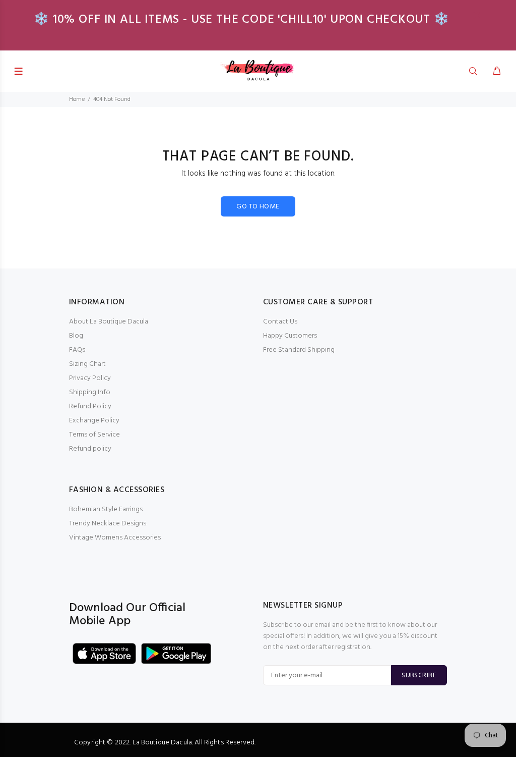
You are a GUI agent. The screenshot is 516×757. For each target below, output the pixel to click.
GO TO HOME (257, 206)
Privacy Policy (90, 378)
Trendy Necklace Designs (107, 523)
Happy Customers (290, 336)
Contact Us (280, 322)
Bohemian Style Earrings (106, 509)
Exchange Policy (94, 420)
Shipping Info (89, 392)
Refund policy (90, 449)
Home (77, 99)
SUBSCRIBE (419, 675)
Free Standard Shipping (299, 350)
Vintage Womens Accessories (115, 538)
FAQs (77, 350)
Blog (76, 336)
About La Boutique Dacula (108, 322)
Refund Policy (90, 406)
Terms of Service (94, 435)
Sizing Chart (87, 364)
